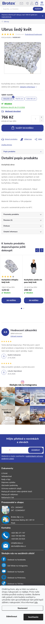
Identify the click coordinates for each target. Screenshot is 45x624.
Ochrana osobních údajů (11, 488)
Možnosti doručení (13, 111)
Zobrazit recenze (16, 336)
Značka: (6, 145)
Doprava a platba (8, 482)
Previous (37, 250)
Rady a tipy (5, 479)
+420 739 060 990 (18, 536)
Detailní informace (27, 87)
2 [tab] (23, 308)
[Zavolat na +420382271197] (27, 3)
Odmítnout (11, 616)
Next (41, 250)
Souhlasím (33, 617)
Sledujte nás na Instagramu (23, 385)
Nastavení (22, 608)
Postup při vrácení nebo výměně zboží (16, 491)
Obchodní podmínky (9, 485)
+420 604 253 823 (18, 539)
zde (36, 602)
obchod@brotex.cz (18, 546)
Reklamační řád (7, 497)
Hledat (38, 9)
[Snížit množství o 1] (41, 120)
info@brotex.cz (17, 543)
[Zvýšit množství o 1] (41, 117)
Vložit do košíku (24, 128)
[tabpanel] (11, 280)
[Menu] (42, 3)
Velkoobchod (6, 476)
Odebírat (35, 450)
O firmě (4, 473)
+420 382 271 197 (18, 533)
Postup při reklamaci (9, 494)
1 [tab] (21, 308)
